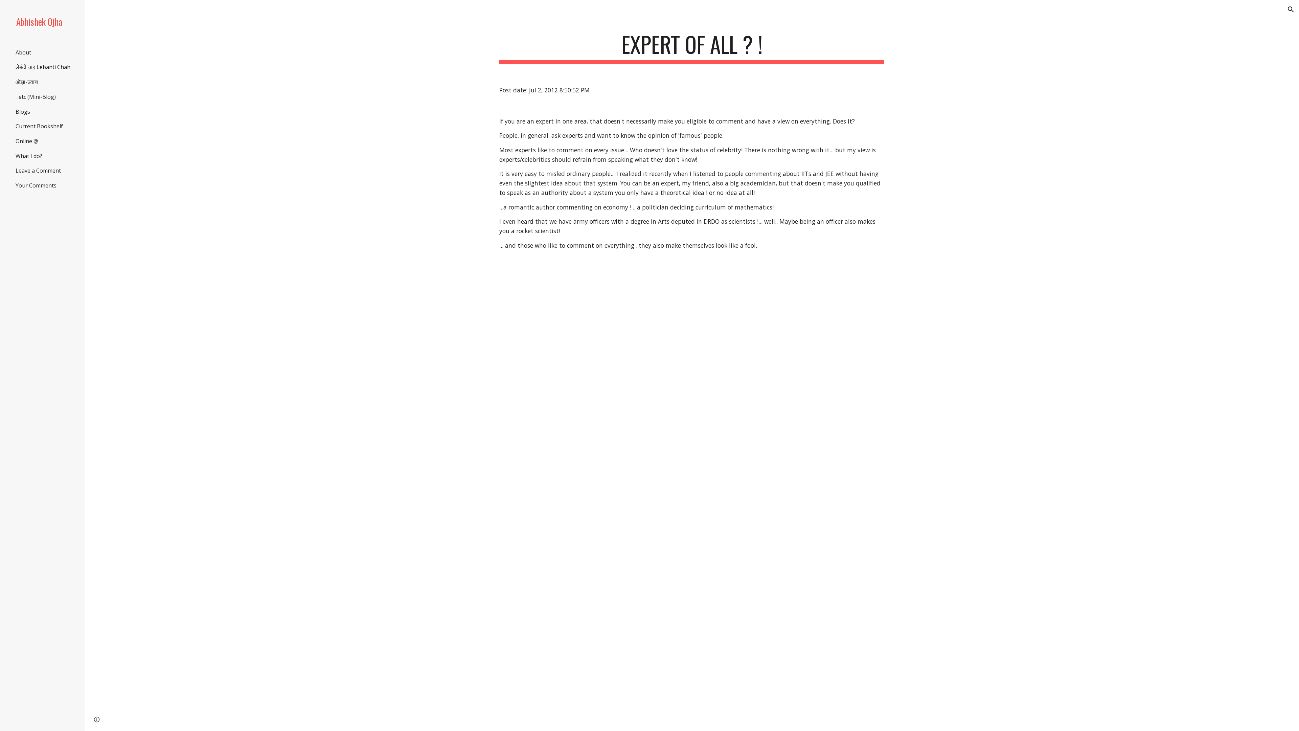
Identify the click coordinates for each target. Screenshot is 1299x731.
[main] (692, 47)
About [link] (23, 52)
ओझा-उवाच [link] (27, 82)
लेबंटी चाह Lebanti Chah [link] (43, 67)
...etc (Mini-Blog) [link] (36, 97)
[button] (1291, 9)
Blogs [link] (23, 111)
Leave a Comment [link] (38, 170)
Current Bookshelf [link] (39, 126)
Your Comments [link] (36, 185)
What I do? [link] (29, 156)
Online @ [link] (27, 141)
